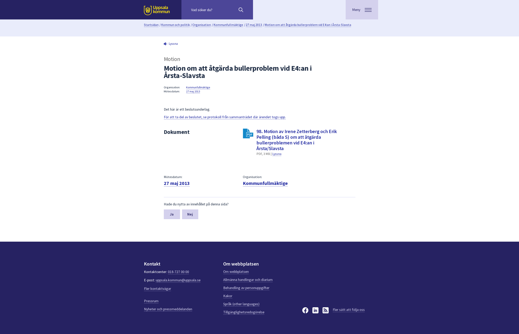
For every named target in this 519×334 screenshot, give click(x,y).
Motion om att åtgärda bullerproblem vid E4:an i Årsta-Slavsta (308, 25)
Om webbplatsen (236, 271)
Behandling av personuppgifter (246, 287)
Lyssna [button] (173, 44)
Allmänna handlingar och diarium (248, 279)
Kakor (227, 295)
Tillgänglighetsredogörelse (243, 312)
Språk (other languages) (241, 304)
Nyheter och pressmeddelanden (168, 309)
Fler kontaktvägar (157, 288)
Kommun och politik (175, 25)
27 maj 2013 (254, 25)
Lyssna (276, 154)
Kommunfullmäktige (228, 25)
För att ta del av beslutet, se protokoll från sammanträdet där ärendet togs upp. (225, 117)
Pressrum (151, 301)
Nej (190, 214)
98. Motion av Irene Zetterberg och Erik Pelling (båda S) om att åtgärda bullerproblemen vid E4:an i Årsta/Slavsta (296, 140)
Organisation (201, 25)
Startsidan (151, 25)
